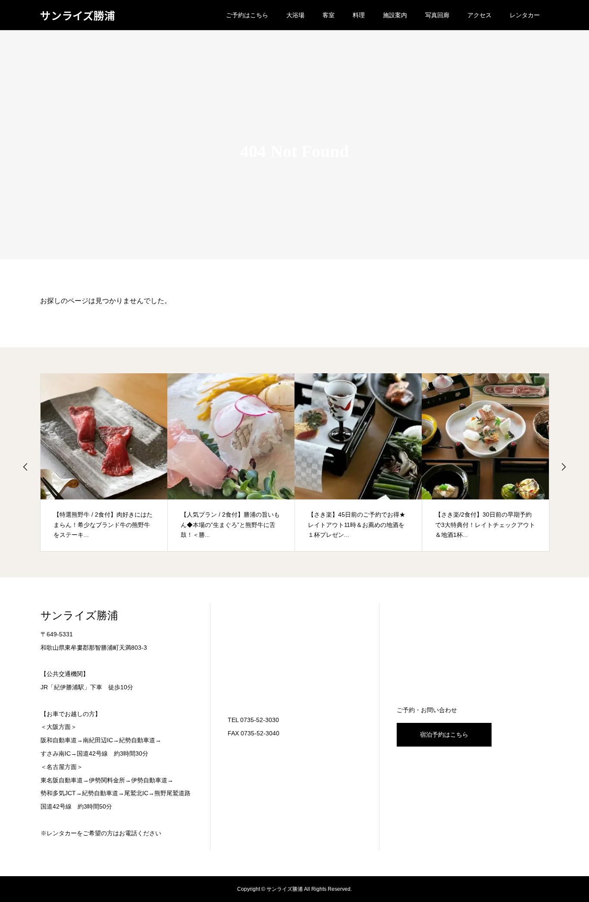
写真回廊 (437, 15)
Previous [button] (25, 466)
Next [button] (563, 466)
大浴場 (295, 15)
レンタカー (525, 15)
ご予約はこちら (247, 15)
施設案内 (395, 15)
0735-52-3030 (259, 719)
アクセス (479, 15)
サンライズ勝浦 (77, 15)
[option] (104, 462)
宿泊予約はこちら (444, 734)
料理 (359, 15)
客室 (329, 15)
